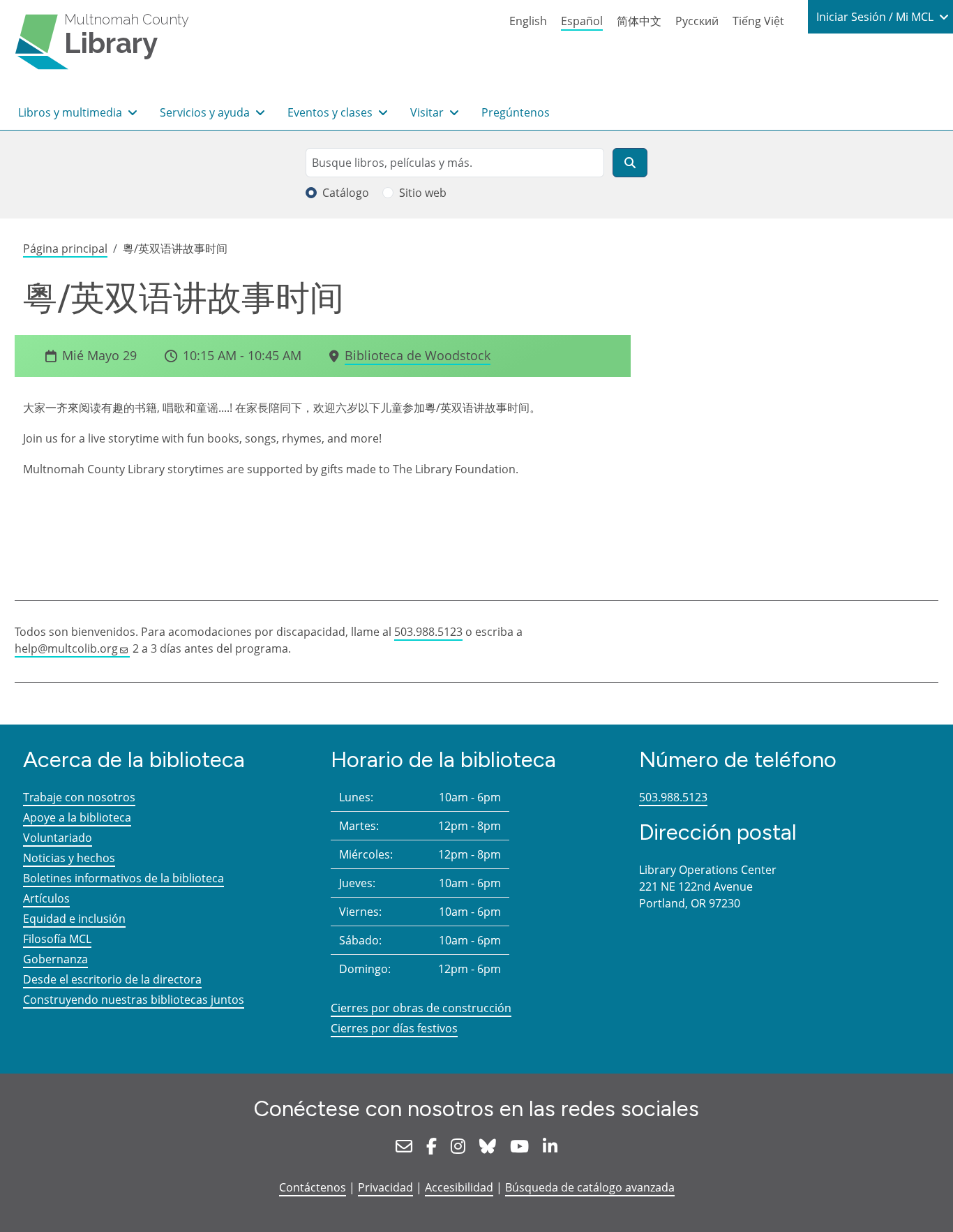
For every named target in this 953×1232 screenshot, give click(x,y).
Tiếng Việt (758, 21)
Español (582, 21)
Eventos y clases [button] (331, 112)
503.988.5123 (428, 631)
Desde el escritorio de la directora (112, 979)
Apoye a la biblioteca (77, 817)
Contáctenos (312, 1187)
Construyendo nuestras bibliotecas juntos (133, 999)
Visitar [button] (428, 112)
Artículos (46, 898)
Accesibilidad (459, 1187)
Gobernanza (55, 959)
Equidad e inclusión (74, 918)
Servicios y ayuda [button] (206, 112)
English (528, 21)
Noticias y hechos (69, 858)
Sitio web (423, 192)
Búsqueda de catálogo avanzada (590, 1187)
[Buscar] (630, 162)
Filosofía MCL (57, 939)
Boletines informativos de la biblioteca (123, 878)
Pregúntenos (515, 112)
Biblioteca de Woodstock (417, 355)
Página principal (65, 248)
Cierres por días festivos (394, 1028)
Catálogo (345, 192)
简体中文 (639, 21)
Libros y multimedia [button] (71, 112)
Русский (697, 21)
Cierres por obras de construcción (421, 1008)
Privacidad (385, 1187)
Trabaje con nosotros (79, 797)
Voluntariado (57, 837)
